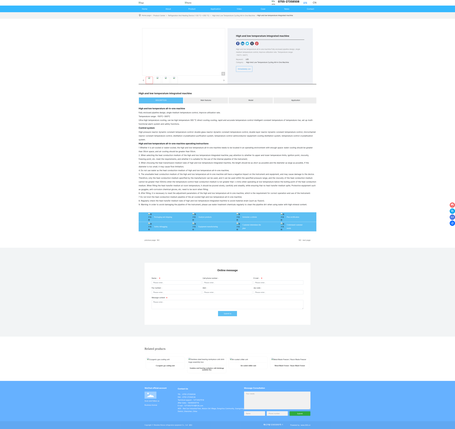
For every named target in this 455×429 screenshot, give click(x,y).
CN (314, 2)
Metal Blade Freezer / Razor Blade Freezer (290, 366)
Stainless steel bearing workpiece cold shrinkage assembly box (207, 369)
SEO (190, 425)
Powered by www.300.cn (300, 425)
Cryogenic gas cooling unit (165, 366)
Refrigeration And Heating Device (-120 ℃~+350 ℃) (188, 15)
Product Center (159, 15)
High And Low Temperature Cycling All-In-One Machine (233, 15)
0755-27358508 (288, 1)
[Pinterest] (257, 43)
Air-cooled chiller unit (248, 366)
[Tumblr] (252, 43)
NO (158, 240)
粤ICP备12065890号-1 (273, 424)
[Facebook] (238, 43)
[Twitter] (247, 43)
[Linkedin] (242, 43)
